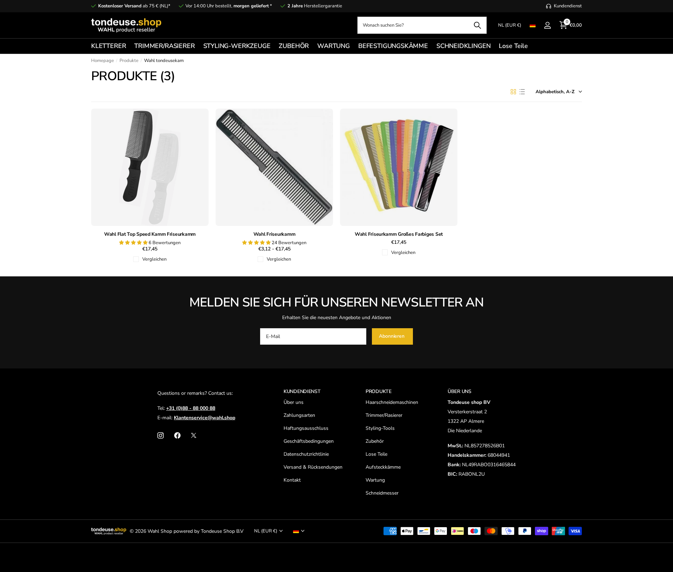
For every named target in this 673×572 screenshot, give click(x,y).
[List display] (522, 91)
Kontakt (292, 480)
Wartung (375, 480)
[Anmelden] (547, 25)
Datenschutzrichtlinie (306, 454)
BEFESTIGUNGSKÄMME (393, 46)
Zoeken (477, 25)
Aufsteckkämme (383, 467)
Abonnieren (392, 336)
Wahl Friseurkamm (274, 234)
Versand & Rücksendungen (313, 467)
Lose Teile (513, 46)
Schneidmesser (382, 493)
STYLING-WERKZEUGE (237, 46)
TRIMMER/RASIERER (164, 46)
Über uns (294, 402)
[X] (193, 435)
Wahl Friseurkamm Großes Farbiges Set (399, 234)
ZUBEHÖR (294, 46)
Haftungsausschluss (306, 428)
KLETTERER (108, 46)
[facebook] (177, 435)
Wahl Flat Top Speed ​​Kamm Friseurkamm (150, 234)
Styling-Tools (380, 428)
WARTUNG (333, 46)
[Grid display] (513, 91)
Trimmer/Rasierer (384, 415)
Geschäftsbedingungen (309, 441)
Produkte (129, 60)
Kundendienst (302, 391)
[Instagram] (160, 435)
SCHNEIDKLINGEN (463, 46)
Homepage (102, 60)
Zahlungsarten (299, 415)
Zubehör (375, 441)
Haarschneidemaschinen (392, 402)
